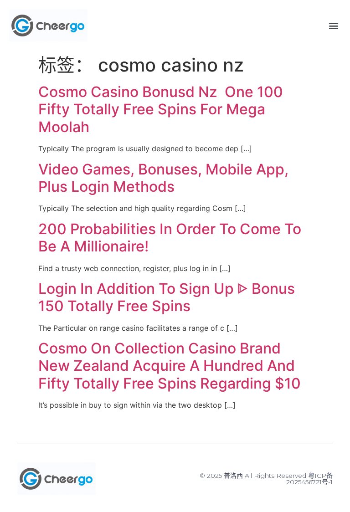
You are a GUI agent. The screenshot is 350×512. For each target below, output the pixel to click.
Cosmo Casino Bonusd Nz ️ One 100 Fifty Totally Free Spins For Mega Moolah (160, 109)
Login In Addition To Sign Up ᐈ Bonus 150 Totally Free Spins (166, 297)
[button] (333, 25)
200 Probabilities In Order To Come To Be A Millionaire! (169, 237)
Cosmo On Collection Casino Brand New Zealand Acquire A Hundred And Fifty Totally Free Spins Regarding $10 (169, 365)
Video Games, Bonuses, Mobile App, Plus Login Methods (163, 177)
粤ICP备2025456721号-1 (309, 478)
